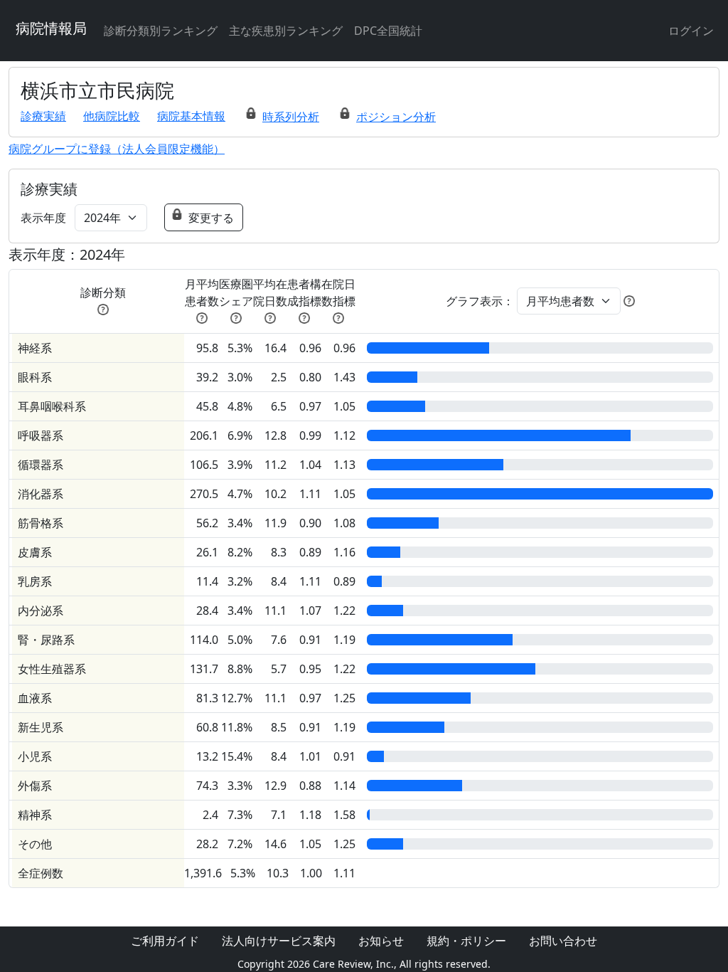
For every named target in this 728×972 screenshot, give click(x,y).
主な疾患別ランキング (286, 30)
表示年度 (43, 218)
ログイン (691, 30)
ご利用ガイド (165, 941)
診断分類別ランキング (161, 30)
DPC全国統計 (388, 30)
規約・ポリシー (466, 941)
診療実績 (43, 116)
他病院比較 (111, 116)
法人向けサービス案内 (279, 941)
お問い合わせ (563, 941)
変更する (211, 218)
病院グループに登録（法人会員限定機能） (117, 149)
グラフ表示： (480, 301)
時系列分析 (290, 117)
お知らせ (381, 941)
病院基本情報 (191, 116)
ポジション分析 (396, 117)
